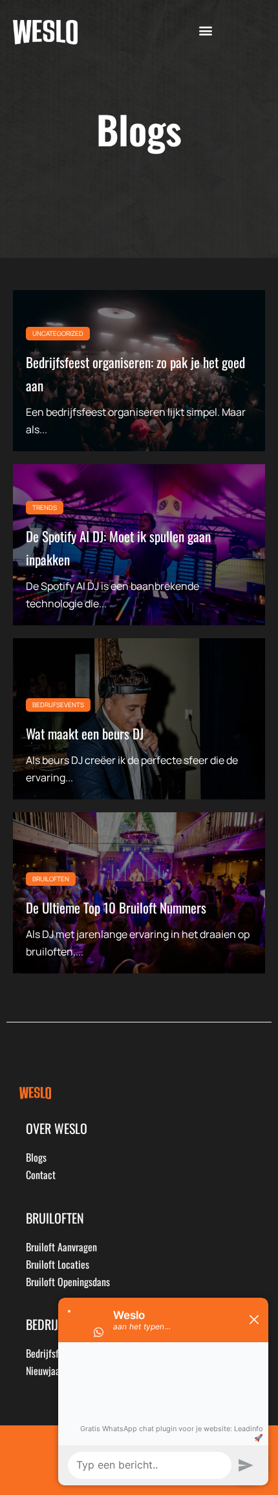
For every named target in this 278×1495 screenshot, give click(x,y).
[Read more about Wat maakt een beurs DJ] (139, 718)
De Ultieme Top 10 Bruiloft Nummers (116, 907)
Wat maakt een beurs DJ (85, 733)
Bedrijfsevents (58, 704)
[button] (205, 30)
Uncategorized (57, 333)
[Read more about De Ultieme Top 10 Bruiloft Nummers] (139, 892)
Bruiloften (50, 878)
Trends (44, 507)
